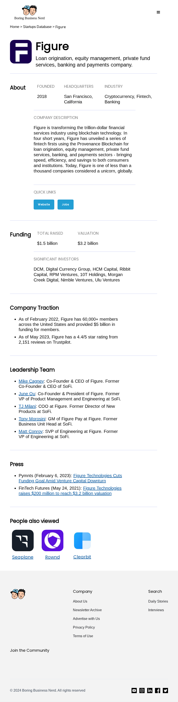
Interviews (156, 610)
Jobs (65, 204)
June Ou (27, 393)
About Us (80, 601)
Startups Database (37, 27)
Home (14, 27)
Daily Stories (158, 601)
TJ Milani (27, 406)
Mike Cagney (31, 381)
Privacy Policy (84, 627)
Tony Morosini (32, 418)
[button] (158, 12)
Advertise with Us (86, 619)
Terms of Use (83, 636)
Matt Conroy (31, 431)
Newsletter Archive (87, 610)
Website (44, 204)
